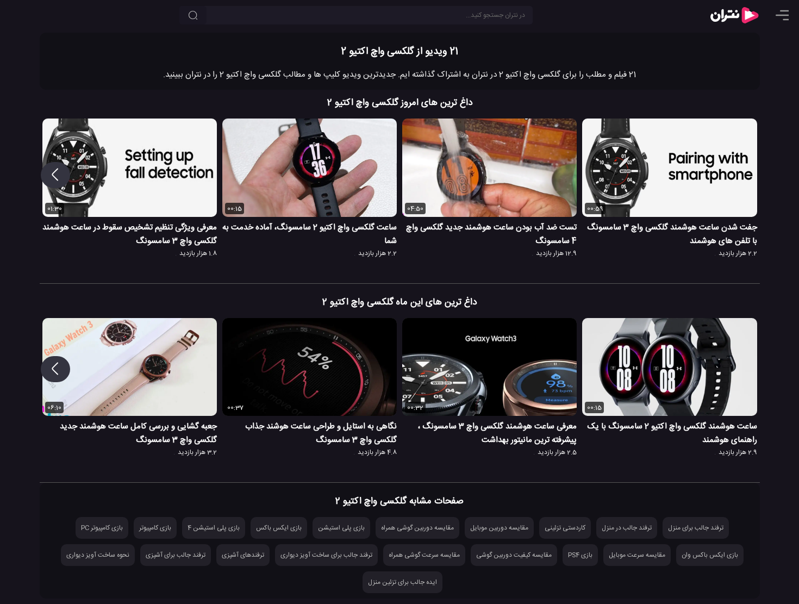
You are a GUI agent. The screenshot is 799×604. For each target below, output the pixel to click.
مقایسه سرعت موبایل (637, 555)
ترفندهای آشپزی (243, 555)
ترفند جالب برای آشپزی (175, 555)
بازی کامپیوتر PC (102, 527)
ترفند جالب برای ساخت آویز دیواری (326, 555)
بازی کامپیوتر (155, 527)
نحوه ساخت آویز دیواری (97, 555)
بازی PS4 (580, 555)
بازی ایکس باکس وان (710, 555)
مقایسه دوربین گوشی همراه (417, 527)
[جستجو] (193, 15)
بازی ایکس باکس (279, 527)
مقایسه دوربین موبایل (499, 527)
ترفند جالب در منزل (627, 527)
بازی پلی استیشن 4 (214, 527)
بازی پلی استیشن (341, 527)
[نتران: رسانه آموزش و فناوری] (734, 15)
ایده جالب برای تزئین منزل (402, 582)
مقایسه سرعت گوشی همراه (424, 555)
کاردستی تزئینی (565, 527)
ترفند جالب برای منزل (695, 527)
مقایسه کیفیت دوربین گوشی (514, 555)
